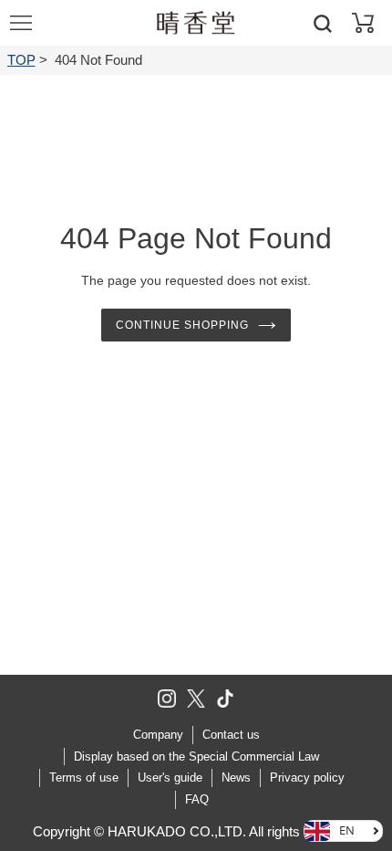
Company (158, 734)
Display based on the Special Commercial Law (196, 756)
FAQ (197, 799)
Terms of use (84, 777)
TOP (21, 60)
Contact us (231, 734)
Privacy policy (307, 777)
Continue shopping (182, 325)
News (236, 777)
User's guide (170, 777)
